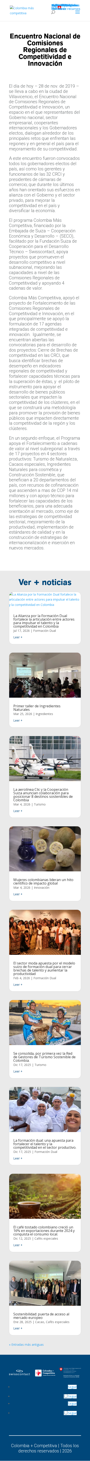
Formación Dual (44, 630)
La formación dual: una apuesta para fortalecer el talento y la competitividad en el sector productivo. (44, 1144)
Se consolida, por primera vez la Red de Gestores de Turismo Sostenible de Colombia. (44, 1057)
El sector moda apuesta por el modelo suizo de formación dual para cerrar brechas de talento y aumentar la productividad (44, 968)
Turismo (40, 804)
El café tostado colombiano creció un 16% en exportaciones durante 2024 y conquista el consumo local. (44, 1231)
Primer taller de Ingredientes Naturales (37, 708)
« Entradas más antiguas (26, 1344)
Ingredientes (44, 714)
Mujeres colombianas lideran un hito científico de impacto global (43, 881)
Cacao (39, 1322)
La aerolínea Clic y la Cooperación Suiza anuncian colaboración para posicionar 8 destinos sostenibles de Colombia (43, 794)
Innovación (41, 887)
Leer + (17, 637)
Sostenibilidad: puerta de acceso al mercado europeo (41, 1316)
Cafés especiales (46, 1238)
